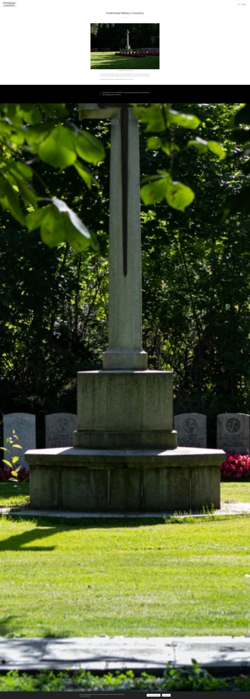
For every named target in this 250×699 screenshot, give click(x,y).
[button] (239, 4)
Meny (244, 4)
